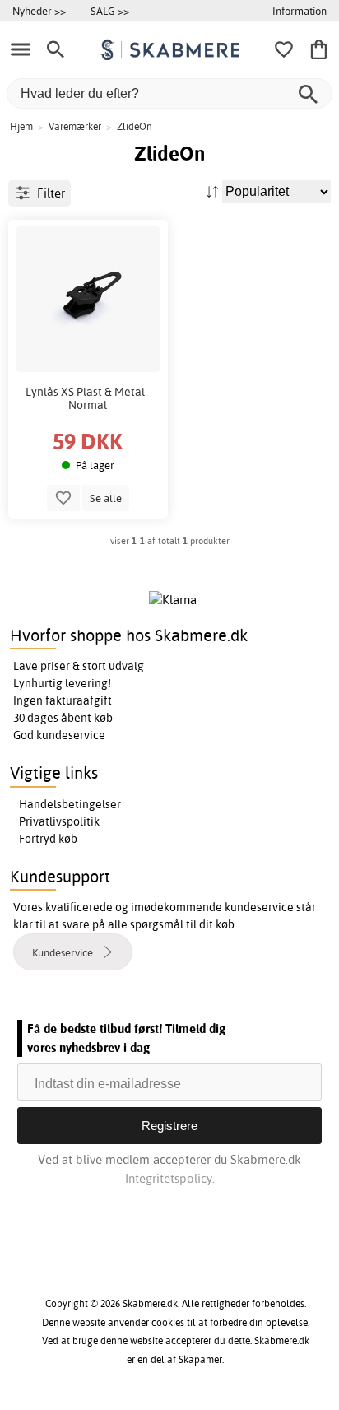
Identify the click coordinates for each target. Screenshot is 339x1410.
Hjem (21, 126)
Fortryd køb (48, 838)
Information (299, 10)
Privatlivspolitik (59, 821)
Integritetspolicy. (170, 1178)
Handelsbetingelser (70, 804)
